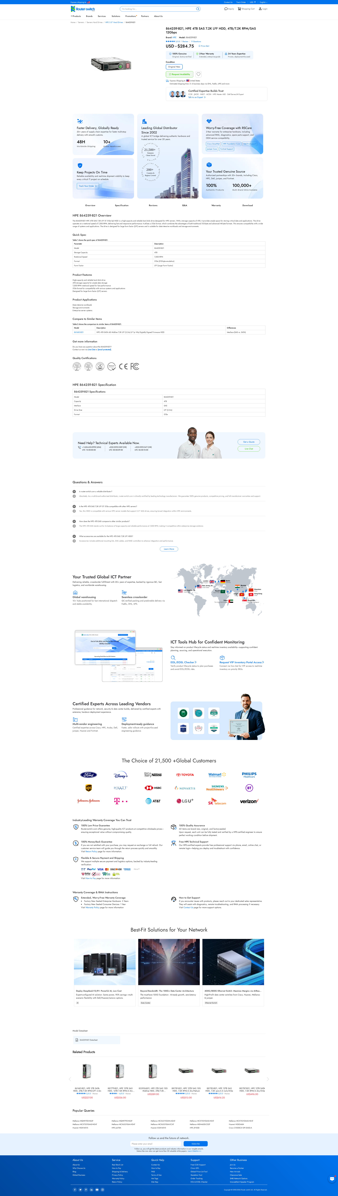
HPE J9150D (194, 1127)
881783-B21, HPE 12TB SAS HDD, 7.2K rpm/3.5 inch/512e (219, 1089)
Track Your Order (87, 185)
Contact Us (228, 2)
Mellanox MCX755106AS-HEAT (202, 1121)
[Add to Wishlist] (198, 75)
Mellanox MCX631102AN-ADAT (163, 1121)
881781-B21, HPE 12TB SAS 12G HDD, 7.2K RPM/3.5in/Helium (186, 1089)
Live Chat (249, 448)
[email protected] (104, 349)
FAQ (153, 1171)
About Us (158, 16)
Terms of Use (156, 1175)
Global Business (79, 1175)
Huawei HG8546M (236, 1124)
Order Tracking (197, 1178)
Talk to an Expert (196, 97)
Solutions (116, 16)
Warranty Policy (92, 907)
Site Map (154, 1182)
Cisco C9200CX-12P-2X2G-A (240, 1127)
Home (73, 22)
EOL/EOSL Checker (182, 662)
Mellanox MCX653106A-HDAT (123, 1124)
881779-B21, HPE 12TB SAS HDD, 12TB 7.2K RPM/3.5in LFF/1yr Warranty (120, 1089)
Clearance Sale (236, 1175)
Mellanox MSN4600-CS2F (200, 1124)
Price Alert (205, 46)
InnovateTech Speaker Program (242, 1182)
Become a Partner (237, 1168)
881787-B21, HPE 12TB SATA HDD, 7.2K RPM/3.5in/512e (252, 1089)
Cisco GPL (195, 1168)
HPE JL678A (116, 1127)
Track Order (241, 2)
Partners (145, 16)
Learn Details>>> (194, 1151)
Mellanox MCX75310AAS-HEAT (241, 1121)
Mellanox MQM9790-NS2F (122, 1121)
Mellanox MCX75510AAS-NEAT (85, 1124)
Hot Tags (154, 1178)
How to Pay (91, 878)
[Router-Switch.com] (87, 9)
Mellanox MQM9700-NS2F (83, 1121)
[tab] (169, 463)
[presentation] (70, 1078)
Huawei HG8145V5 (80, 1127)
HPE (174, 37)
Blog (74, 1171)
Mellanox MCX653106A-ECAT (162, 1124)
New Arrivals (235, 1171)
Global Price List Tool (199, 1171)
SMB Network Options (238, 1178)
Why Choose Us (79, 1168)
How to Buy (155, 1168)
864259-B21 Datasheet (88, 1040)
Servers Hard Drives (95, 22)
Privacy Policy (117, 1175)
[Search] (197, 9)
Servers (81, 22)
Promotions (130, 16)
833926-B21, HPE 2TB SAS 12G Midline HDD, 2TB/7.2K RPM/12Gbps (153, 1089)
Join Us (232, 1164)
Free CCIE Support (198, 1164)
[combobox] (160, 9)
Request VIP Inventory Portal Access (241, 662)
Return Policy (91, 851)
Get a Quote (248, 441)
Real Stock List (117, 1164)
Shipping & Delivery (120, 1171)
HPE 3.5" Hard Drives (114, 22)
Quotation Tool (196, 1175)
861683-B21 (78, 332)
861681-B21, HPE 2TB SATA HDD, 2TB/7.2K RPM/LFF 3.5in (87, 1089)
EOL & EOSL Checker (199, 1182)
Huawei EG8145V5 (158, 1127)
